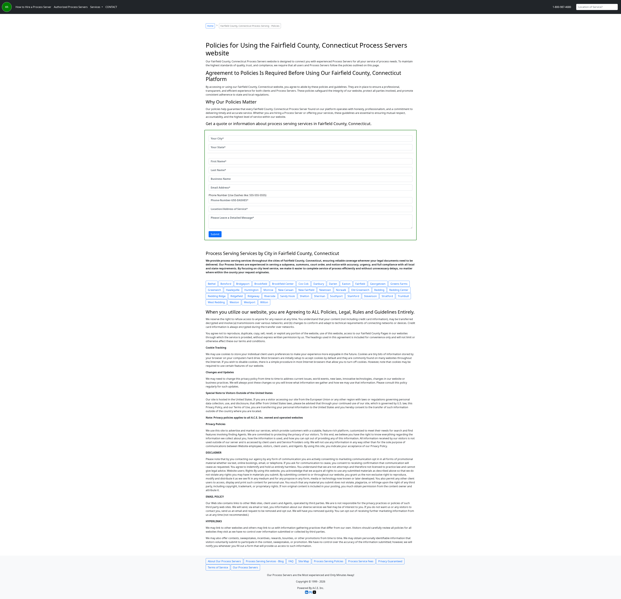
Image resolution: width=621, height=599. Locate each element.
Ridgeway (253, 296)
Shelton (304, 296)
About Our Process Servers (224, 561)
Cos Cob (304, 284)
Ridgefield (236, 296)
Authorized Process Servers (71, 7)
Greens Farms (399, 284)
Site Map (303, 561)
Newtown (325, 290)
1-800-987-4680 (562, 7)
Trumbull (403, 296)
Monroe (268, 290)
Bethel (212, 284)
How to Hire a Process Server (33, 7)
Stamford (353, 296)
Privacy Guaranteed (390, 561)
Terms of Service (218, 567)
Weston (234, 302)
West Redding (216, 302)
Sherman (319, 296)
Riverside (269, 296)
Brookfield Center (283, 284)
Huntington (251, 290)
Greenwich (214, 290)
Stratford (387, 296)
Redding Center (398, 290)
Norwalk (341, 290)
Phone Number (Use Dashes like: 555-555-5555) (237, 195)
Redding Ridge (217, 296)
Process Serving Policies (328, 561)
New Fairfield (306, 290)
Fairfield (360, 284)
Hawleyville (233, 290)
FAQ (291, 561)
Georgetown (378, 284)
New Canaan (286, 290)
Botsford (225, 284)
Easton (346, 284)
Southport (336, 296)
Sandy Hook (287, 296)
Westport (249, 302)
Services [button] (95, 7)
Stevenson (370, 296)
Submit (215, 234)
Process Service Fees (360, 561)
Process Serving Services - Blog (265, 561)
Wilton (264, 302)
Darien (333, 284)
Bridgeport (243, 284)
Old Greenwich (360, 290)
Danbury (318, 284)
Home (210, 25)
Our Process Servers (245, 567)
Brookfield (260, 284)
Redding (379, 290)
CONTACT (111, 7)
